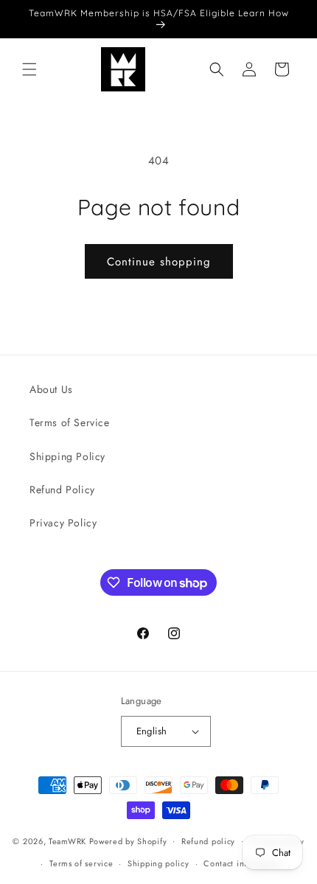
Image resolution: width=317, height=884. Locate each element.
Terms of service (81, 863)
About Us (51, 389)
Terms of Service (69, 422)
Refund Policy (62, 489)
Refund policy (208, 841)
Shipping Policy (67, 456)
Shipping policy (158, 863)
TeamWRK (67, 840)
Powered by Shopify (128, 840)
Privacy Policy (63, 522)
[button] (29, 69)
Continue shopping (159, 262)
